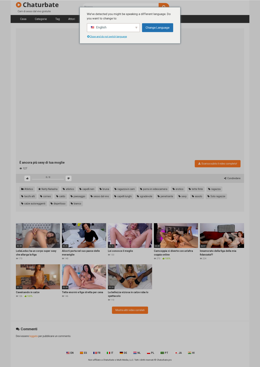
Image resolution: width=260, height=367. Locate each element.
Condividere (234, 178)
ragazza (216, 189)
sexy (184, 196)
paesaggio (79, 196)
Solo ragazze (217, 196)
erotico (179, 189)
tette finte (197, 189)
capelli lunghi (124, 196)
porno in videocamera (155, 189)
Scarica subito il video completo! (219, 163)
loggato (33, 336)
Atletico (28, 189)
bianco (77, 203)
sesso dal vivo (101, 196)
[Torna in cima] (248, 356)
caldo (62, 196)
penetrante (166, 196)
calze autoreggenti (34, 203)
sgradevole (145, 196)
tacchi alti (29, 196)
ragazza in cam (126, 189)
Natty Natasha (49, 189)
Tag (57, 19)
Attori (71, 19)
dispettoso (59, 203)
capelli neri (88, 189)
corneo (47, 196)
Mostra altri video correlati (130, 310)
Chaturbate (40, 4)
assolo (198, 196)
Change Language (157, 27)
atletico (69, 189)
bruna (105, 189)
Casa (23, 19)
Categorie (41, 19)
